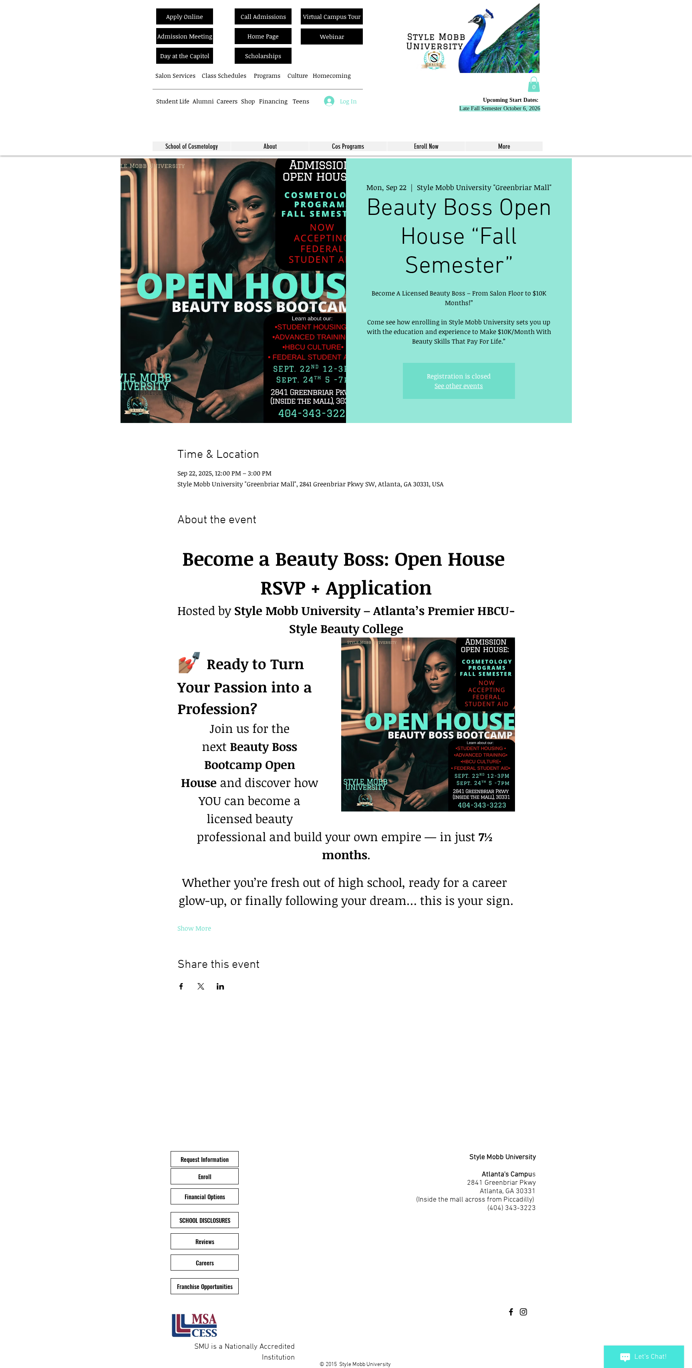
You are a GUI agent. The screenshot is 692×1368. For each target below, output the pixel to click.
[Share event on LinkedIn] (220, 986)
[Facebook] (511, 1312)
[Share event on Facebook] (181, 986)
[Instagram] (523, 1312)
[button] (533, 84)
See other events (459, 385)
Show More (194, 928)
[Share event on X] (201, 986)
